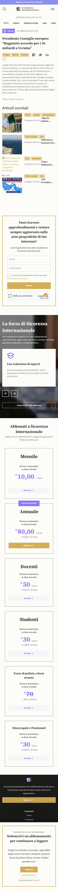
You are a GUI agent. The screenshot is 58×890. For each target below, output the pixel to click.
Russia (15, 54)
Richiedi (27, 598)
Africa (16, 23)
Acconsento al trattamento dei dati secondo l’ (27, 277)
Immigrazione (48, 114)
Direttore (29, 17)
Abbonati (29, 869)
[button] (5, 393)
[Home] (28, 9)
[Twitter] (40, 54)
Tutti (6, 23)
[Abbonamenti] (4, 59)
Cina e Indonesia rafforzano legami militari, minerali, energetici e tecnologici (47, 163)
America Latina (31, 23)
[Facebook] (33, 54)
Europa (6, 54)
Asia (45, 23)
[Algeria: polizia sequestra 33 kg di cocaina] (12, 123)
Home (28, 815)
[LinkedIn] (47, 54)
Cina (27, 158)
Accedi (36, 880)
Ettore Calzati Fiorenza (12, 99)
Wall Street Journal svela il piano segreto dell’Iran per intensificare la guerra (48, 142)
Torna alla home (29, 875)
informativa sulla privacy (18, 278)
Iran (42, 136)
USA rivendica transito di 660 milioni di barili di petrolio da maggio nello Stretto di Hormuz (48, 181)
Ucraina (24, 54)
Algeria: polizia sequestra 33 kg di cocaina (48, 120)
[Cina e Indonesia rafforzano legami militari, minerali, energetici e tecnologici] (12, 164)
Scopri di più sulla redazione (29, 405)
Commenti (29, 819)
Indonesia (36, 158)
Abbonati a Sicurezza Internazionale (29, 2)
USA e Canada (31, 136)
